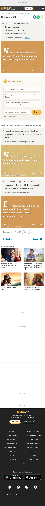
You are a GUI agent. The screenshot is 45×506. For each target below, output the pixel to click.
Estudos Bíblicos (11, 436)
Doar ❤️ (15, 422)
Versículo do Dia (11, 440)
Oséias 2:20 (7, 239)
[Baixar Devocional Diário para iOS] (33, 477)
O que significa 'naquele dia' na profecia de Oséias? (20, 96)
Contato (33, 455)
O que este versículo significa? (15, 89)
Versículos (11, 432)
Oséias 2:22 (37, 239)
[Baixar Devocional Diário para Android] (13, 477)
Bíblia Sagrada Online (9, 9)
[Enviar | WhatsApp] (38, 17)
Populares (11, 452)
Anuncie (22, 463)
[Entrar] (35, 8)
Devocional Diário (33, 444)
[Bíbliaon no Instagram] (26, 487)
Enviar (36, 112)
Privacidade (12, 459)
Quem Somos (33, 459)
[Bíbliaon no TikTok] (18, 487)
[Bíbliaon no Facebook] (35, 487)
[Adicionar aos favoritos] (42, 17)
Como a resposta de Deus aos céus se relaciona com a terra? (18, 104)
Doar (28, 8)
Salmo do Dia (33, 440)
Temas (11, 455)
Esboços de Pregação (33, 436)
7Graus (18, 495)
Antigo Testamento (11, 448)
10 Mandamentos (33, 432)
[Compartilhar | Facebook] (34, 17)
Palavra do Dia (12, 444)
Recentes (33, 452)
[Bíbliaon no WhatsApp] (9, 487)
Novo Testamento (33, 448)
